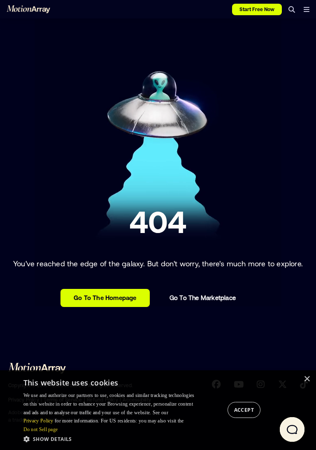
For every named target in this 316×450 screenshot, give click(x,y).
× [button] (307, 379)
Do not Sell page (40, 429)
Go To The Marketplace (203, 297)
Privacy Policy (38, 421)
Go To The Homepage (105, 297)
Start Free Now (256, 9)
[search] (291, 9)
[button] (111, 439)
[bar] (306, 9)
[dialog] (158, 410)
